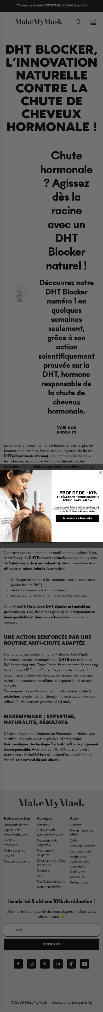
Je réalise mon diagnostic (77, 517)
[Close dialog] (100, 472)
